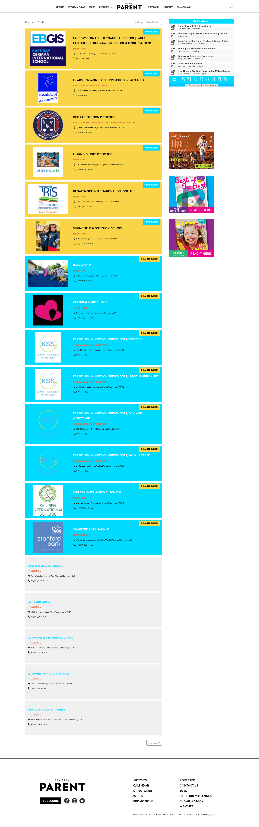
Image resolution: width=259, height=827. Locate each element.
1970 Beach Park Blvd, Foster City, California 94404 (100, 127)
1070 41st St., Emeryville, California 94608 (95, 53)
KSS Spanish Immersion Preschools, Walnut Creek (111, 455)
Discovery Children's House (45, 565)
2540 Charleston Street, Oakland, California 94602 (100, 386)
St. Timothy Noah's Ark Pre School (48, 673)
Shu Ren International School (97, 492)
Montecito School (39, 601)
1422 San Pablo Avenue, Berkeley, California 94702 (100, 349)
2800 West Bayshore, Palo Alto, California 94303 (99, 90)
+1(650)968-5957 (39, 616)
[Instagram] (74, 800)
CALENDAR (141, 785)
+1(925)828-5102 (84, 243)
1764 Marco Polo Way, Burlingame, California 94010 (100, 164)
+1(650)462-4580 (84, 544)
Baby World (82, 265)
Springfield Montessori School (98, 228)
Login (212, 814)
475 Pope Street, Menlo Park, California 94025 (52, 647)
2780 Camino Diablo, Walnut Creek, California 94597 (100, 465)
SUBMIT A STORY (191, 801)
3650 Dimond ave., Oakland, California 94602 (97, 201)
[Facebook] (67, 800)
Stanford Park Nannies (91, 529)
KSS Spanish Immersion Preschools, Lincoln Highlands (116, 376)
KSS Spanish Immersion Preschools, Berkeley (107, 339)
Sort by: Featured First (146, 22)
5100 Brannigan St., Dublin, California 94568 (97, 238)
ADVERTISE (188, 780)
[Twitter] (82, 800)
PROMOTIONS (143, 801)
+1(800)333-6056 (84, 317)
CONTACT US (189, 785)
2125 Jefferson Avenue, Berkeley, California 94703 (100, 503)
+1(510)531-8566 (84, 206)
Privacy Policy (203, 814)
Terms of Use (191, 814)
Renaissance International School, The (104, 191)
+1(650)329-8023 (39, 580)
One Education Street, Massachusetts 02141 (96, 312)
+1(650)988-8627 (84, 280)
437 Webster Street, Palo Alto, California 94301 (53, 575)
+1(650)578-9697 (84, 132)
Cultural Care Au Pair (90, 302)
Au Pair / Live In (81, 307)
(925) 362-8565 (38, 688)
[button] (231, 7)
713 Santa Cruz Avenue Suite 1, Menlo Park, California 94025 (104, 540)
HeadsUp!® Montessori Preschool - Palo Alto (108, 80)
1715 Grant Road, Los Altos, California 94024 (96, 275)
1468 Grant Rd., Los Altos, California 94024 (51, 611)
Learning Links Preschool (93, 154)
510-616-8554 (83, 354)
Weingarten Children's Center (46, 709)
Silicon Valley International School (50, 637)
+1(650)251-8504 (39, 652)
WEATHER (187, 806)
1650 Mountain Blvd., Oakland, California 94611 (97, 428)
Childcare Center (83, 85)
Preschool (79, 48)
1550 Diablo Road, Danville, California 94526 (51, 683)
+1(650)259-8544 (84, 169)
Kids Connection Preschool (95, 117)
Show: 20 (153, 742)
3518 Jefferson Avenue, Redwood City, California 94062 (57, 719)
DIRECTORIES (143, 791)
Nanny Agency (81, 535)
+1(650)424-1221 (84, 95)
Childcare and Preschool (88, 122)
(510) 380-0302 (83, 58)
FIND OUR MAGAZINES (196, 796)
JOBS (183, 791)
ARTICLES (140, 780)
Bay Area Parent (155, 814)
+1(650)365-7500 (39, 724)
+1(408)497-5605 (84, 507)
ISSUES (138, 796)
